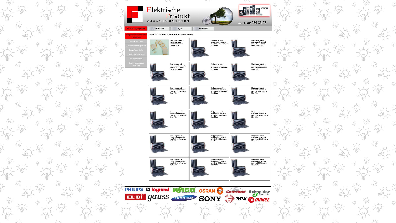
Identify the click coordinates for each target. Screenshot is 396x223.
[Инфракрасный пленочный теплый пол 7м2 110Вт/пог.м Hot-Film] (159, 168)
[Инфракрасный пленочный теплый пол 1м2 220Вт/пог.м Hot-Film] (159, 96)
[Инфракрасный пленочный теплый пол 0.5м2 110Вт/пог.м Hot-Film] (200, 48)
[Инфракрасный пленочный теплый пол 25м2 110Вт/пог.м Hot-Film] (200, 96)
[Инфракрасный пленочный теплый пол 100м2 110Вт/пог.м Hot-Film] (159, 72)
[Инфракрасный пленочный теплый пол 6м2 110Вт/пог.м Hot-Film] (200, 144)
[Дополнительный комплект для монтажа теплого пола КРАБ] (159, 47)
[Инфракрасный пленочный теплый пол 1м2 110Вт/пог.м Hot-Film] (240, 72)
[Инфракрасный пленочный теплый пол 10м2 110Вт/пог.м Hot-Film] (200, 72)
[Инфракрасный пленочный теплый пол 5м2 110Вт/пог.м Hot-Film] (159, 144)
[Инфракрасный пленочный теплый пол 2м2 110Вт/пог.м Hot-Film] (240, 96)
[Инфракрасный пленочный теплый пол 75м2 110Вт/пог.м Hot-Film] (240, 144)
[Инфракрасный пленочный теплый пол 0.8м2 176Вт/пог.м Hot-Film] (240, 48)
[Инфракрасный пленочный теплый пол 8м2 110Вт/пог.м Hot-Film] (200, 168)
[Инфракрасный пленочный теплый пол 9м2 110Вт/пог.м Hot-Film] (240, 168)
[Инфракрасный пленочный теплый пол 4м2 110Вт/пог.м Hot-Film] (200, 120)
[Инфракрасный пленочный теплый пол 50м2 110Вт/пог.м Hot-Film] (240, 120)
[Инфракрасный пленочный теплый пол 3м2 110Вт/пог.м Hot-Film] (159, 120)
